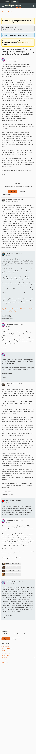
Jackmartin (9, 199)
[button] (33, 52)
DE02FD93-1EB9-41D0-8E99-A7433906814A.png (12, 563)
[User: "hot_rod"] (3, 254)
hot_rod (8, 253)
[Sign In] (33, 5)
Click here (4, 35)
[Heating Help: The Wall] (13, 6)
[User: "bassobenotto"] (3, 60)
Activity (3, 650)
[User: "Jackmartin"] (3, 200)
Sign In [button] (13, 191)
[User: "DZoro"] (3, 501)
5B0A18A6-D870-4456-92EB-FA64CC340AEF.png (12, 570)
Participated (5, 662)
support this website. (23, 42)
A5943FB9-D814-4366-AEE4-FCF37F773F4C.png (12, 566)
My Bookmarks (18, 653)
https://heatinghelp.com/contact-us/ (12, 29)
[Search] (30, 5)
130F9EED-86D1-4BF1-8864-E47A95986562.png (12, 573)
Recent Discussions (7, 648)
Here (10, 20)
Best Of (4, 660)
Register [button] (22, 191)
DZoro (7, 500)
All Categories (5, 646)
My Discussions (6, 655)
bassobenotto (9, 59)
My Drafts (18, 657)
